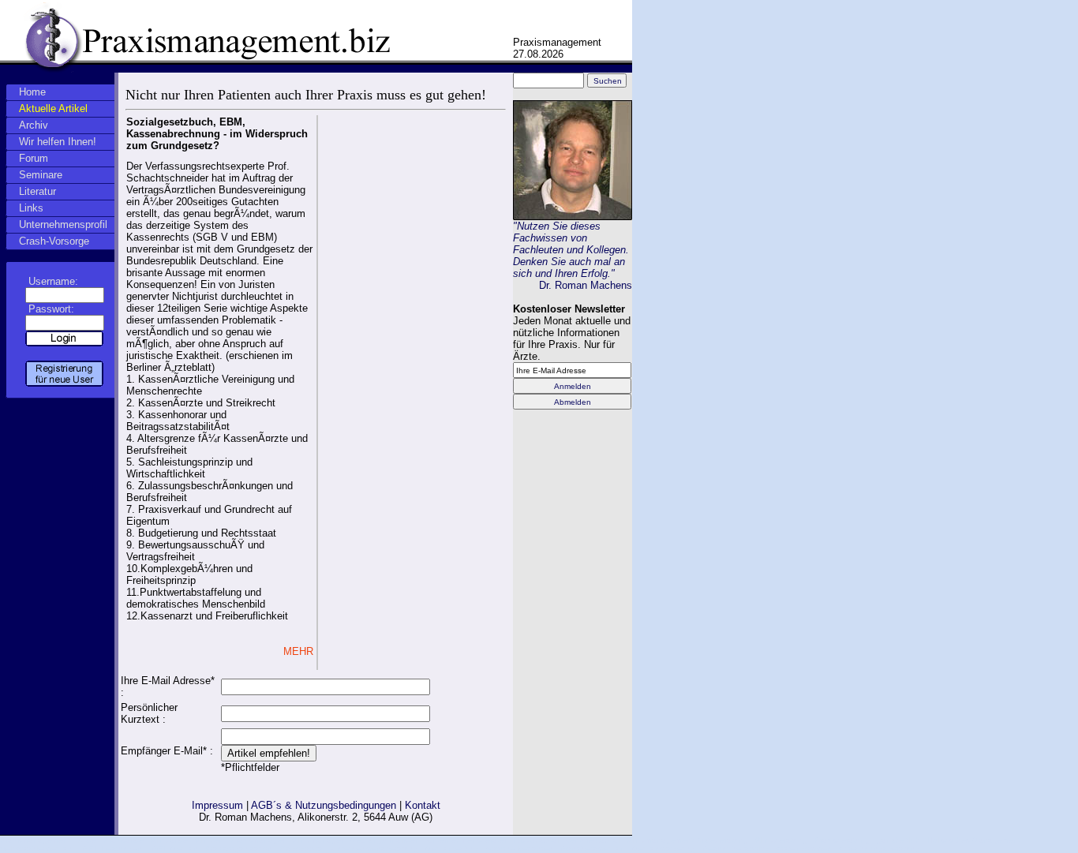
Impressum (217, 805)
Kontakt (422, 805)
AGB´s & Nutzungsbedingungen (323, 805)
